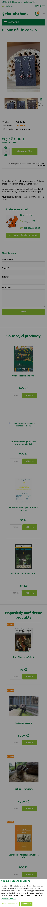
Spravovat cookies (8, 899)
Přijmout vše (26, 904)
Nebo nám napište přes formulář (23, 235)
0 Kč (43, 13)
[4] (32, 106)
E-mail (5, 268)
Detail (16, 395)
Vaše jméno (7, 259)
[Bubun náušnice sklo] (23, 67)
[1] (10, 106)
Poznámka (6, 287)
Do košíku (30, 395)
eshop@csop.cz (32, 228)
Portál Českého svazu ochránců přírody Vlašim (21, 2)
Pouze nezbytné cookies (10, 904)
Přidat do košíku (24, 151)
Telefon (5, 277)
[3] (21, 106)
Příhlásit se (9, 6)
